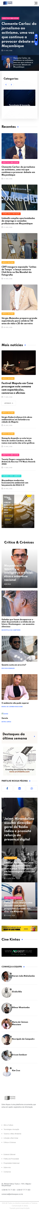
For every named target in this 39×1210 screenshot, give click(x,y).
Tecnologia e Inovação (11, 213)
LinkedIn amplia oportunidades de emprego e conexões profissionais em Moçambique (18, 221)
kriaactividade (24, 1208)
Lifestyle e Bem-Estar (10, 18)
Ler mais (7, 403)
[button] (6, 84)
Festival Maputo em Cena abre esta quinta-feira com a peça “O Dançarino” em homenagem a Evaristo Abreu (19, 869)
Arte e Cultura (8, 262)
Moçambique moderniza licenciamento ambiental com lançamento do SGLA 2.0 (15, 483)
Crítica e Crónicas (10, 1142)
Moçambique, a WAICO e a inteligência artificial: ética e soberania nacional (18, 572)
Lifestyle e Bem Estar (11, 1138)
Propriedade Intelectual (11, 1163)
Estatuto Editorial (9, 1154)
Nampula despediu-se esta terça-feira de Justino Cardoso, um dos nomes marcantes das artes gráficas (18, 440)
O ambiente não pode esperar (15, 703)
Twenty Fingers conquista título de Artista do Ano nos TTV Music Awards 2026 (18, 462)
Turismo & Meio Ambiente (19, 105)
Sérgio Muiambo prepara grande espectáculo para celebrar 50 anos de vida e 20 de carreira (19, 321)
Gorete (5, 718)
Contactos (7, 1172)
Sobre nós (7, 1167)
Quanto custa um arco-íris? (14, 665)
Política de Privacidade (11, 1159)
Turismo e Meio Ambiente (11, 476)
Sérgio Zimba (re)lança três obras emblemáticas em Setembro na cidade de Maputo (17, 419)
